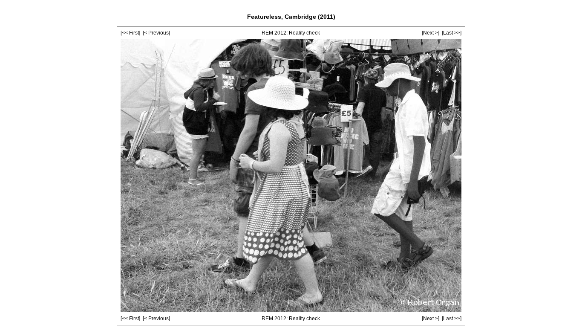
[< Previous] (156, 33)
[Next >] (430, 33)
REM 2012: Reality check (291, 33)
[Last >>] (451, 33)
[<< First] (130, 33)
